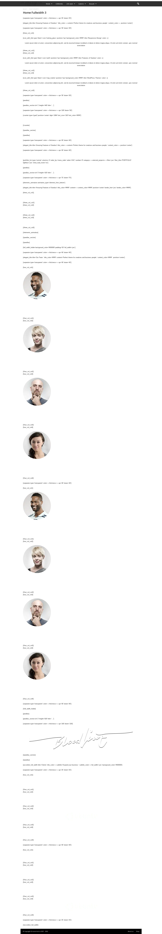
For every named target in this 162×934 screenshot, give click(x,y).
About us (130, 931)
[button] (138, 3)
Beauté (91, 4)
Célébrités (59, 4)
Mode (48, 4)
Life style (70, 4)
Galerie (81, 4)
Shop (137, 931)
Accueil (25, 9)
